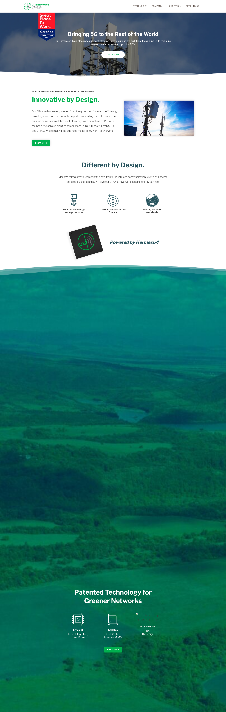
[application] (163, 6)
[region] (113, 45)
